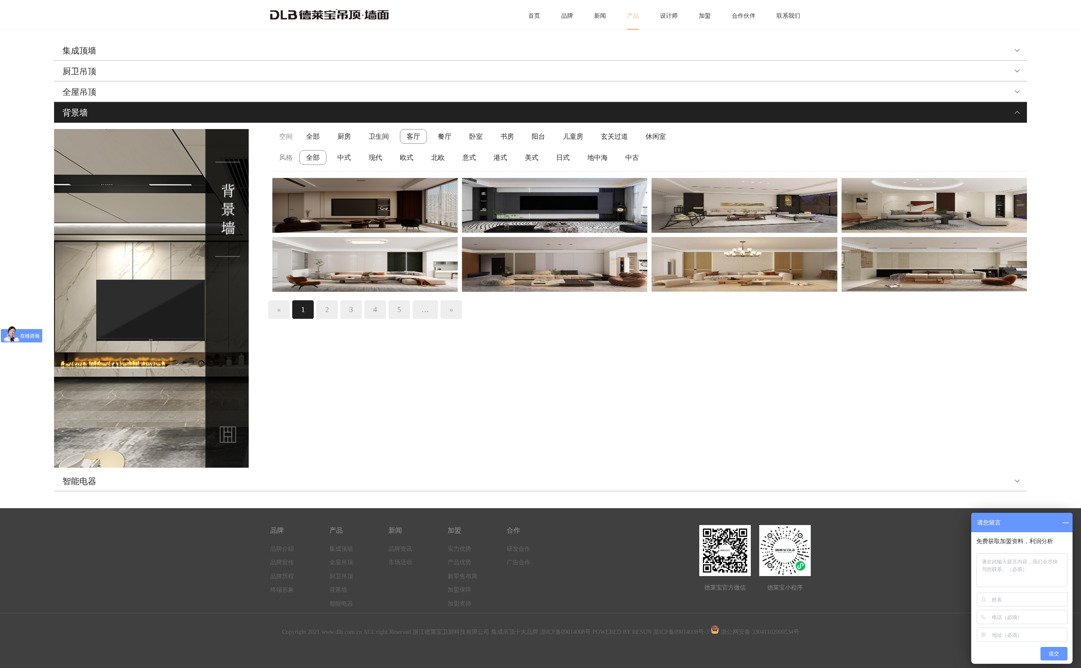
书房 (507, 136)
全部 (313, 136)
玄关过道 (614, 136)
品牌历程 (282, 576)
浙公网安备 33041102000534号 (759, 632)
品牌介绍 (282, 549)
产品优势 (459, 562)
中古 (632, 157)
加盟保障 (459, 590)
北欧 (438, 157)
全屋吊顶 (79, 91)
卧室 (476, 136)
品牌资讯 (400, 549)
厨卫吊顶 (79, 71)
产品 (633, 16)
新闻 (600, 16)
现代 (375, 157)
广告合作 (518, 562)
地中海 (597, 157)
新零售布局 (462, 576)
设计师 (669, 16)
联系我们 (788, 16)
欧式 (406, 157)
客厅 (413, 136)
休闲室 (656, 136)
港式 (500, 157)
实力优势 (459, 549)
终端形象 (282, 590)
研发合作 (518, 549)
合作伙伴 (743, 16)
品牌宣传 (282, 562)
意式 (469, 157)
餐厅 (444, 136)
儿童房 (573, 136)
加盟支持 (459, 604)
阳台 (538, 136)
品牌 (567, 16)
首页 (534, 16)
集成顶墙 (79, 50)
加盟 (705, 16)
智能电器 (79, 481)
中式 (344, 157)
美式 (531, 157)
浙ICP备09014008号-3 (681, 632)
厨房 (344, 136)
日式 (563, 157)
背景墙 (75, 112)
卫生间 (379, 136)
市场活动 (400, 562)
